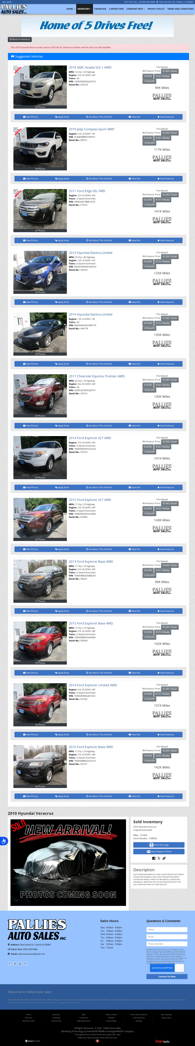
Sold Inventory (139, 1017)
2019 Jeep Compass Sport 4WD (91, 129)
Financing (100, 8)
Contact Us (83, 1017)
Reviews (111, 1017)
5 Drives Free (116, 8)
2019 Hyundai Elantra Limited (90, 314)
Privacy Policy (156, 8)
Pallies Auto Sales (112, 1028)
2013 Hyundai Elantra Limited (90, 252)
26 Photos (40, 354)
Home (69, 8)
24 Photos (40, 292)
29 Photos (40, 107)
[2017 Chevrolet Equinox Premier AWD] (40, 394)
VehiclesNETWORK (96, 1031)
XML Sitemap (166, 1014)
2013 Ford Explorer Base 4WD (91, 561)
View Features (167, 116)
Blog (83, 1014)
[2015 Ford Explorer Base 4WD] (40, 641)
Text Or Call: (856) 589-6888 (139, 1)
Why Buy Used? (29, 1021)
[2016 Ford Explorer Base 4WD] (40, 765)
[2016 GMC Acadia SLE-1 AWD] (40, 85)
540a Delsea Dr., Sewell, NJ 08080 (176, 1)
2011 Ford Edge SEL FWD (87, 191)
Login (8, 1)
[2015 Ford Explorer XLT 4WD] (40, 518)
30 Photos (40, 168)
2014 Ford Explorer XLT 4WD (90, 438)
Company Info (135, 8)
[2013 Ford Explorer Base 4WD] (40, 580)
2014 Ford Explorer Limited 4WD (93, 685)
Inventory (83, 8)
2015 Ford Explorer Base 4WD (91, 623)
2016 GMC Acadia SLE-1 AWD (90, 67)
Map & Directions (83, 1021)
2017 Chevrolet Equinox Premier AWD (97, 376)
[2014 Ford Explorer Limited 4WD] (40, 703)
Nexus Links (166, 1017)
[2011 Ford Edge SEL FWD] (40, 209)
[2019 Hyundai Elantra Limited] (40, 332)
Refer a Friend (111, 1014)
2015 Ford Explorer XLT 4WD (90, 499)
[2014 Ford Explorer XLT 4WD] (40, 456)
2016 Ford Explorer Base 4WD (91, 747)
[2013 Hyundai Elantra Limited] (40, 271)
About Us (28, 1017)
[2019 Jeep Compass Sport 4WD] (40, 147)
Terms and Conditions (180, 8)
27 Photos (40, 230)
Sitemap (139, 1021)
